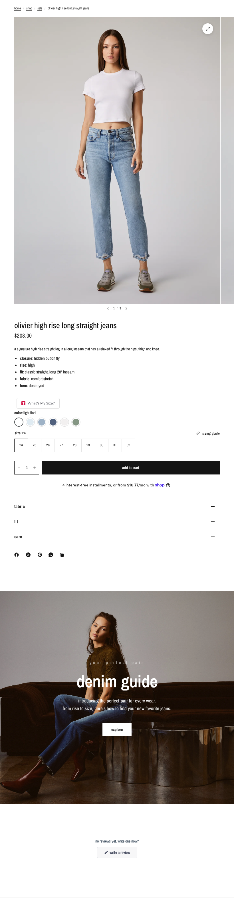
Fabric (19, 506)
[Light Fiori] (18, 422)
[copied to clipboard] (62, 554)
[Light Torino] (30, 422)
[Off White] (64, 422)
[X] (29, 554)
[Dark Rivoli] (53, 422)
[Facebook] (17, 554)
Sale (39, 8)
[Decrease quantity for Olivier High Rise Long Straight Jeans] (19, 467)
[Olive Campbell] (75, 422)
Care (18, 536)
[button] (117, 729)
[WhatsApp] (52, 554)
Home (17, 8)
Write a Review (120, 854)
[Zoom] (207, 28)
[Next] (126, 308)
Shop (29, 8)
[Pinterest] (41, 554)
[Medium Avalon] (41, 422)
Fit (16, 521)
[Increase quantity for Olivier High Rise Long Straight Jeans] (34, 467)
